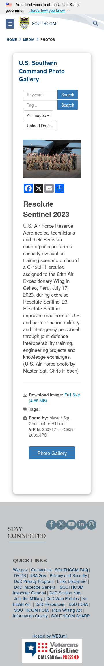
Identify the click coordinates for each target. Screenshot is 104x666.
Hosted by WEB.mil (49, 636)
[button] (50, 10)
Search (67, 94)
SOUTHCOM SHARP (70, 616)
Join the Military (28, 598)
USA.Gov (37, 575)
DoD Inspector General (35, 587)
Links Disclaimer (72, 581)
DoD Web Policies (62, 598)
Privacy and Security (68, 575)
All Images (37, 115)
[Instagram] (91, 524)
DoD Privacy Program (34, 581)
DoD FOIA (78, 604)
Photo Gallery (52, 453)
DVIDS (20, 575)
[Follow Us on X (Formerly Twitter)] (61, 524)
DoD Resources (49, 604)
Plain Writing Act (67, 610)
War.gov (20, 570)
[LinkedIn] (81, 524)
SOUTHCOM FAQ (71, 570)
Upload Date (39, 125)
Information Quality (30, 616)
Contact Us (41, 570)
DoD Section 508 (64, 593)
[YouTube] (71, 524)
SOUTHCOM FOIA (31, 610)
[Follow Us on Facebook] (51, 524)
